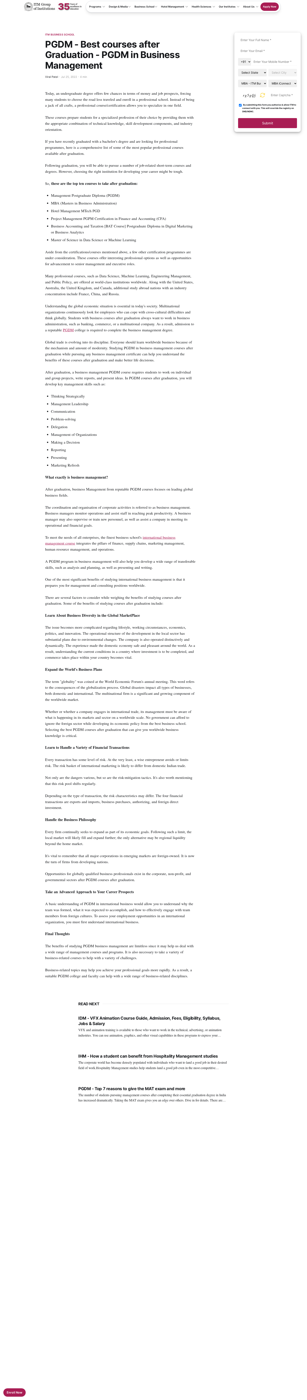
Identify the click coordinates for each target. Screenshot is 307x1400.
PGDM (68, 329)
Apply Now (269, 6)
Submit (267, 123)
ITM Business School (60, 34)
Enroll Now (14, 1392)
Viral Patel (51, 76)
